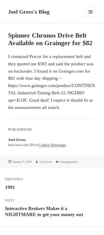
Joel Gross (45, 162)
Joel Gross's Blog (28, 12)
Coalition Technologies (52, 145)
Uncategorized (68, 162)
